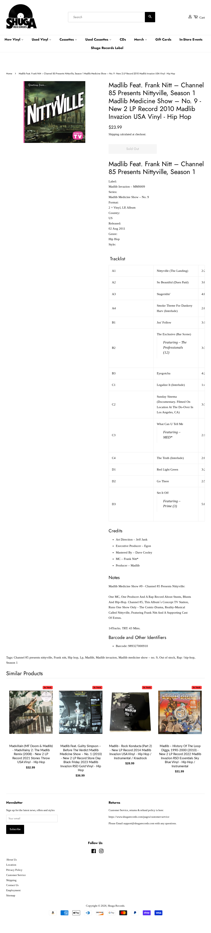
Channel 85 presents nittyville (33, 657)
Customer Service (16, 875)
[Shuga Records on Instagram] (101, 852)
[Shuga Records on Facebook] (93, 852)
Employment (13, 890)
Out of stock (167, 657)
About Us (11, 859)
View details (31, 716)
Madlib (89, 657)
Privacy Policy (14, 870)
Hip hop (73, 657)
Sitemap (10, 895)
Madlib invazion (106, 657)
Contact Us (12, 885)
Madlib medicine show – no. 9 (138, 657)
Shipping (114, 134)
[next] (195, 722)
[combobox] (111, 17)
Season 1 (12, 662)
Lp (81, 657)
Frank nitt (60, 657)
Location (11, 864)
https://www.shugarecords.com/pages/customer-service (139, 816)
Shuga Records (116, 905)
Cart (202, 17)
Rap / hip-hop (186, 657)
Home (9, 73)
